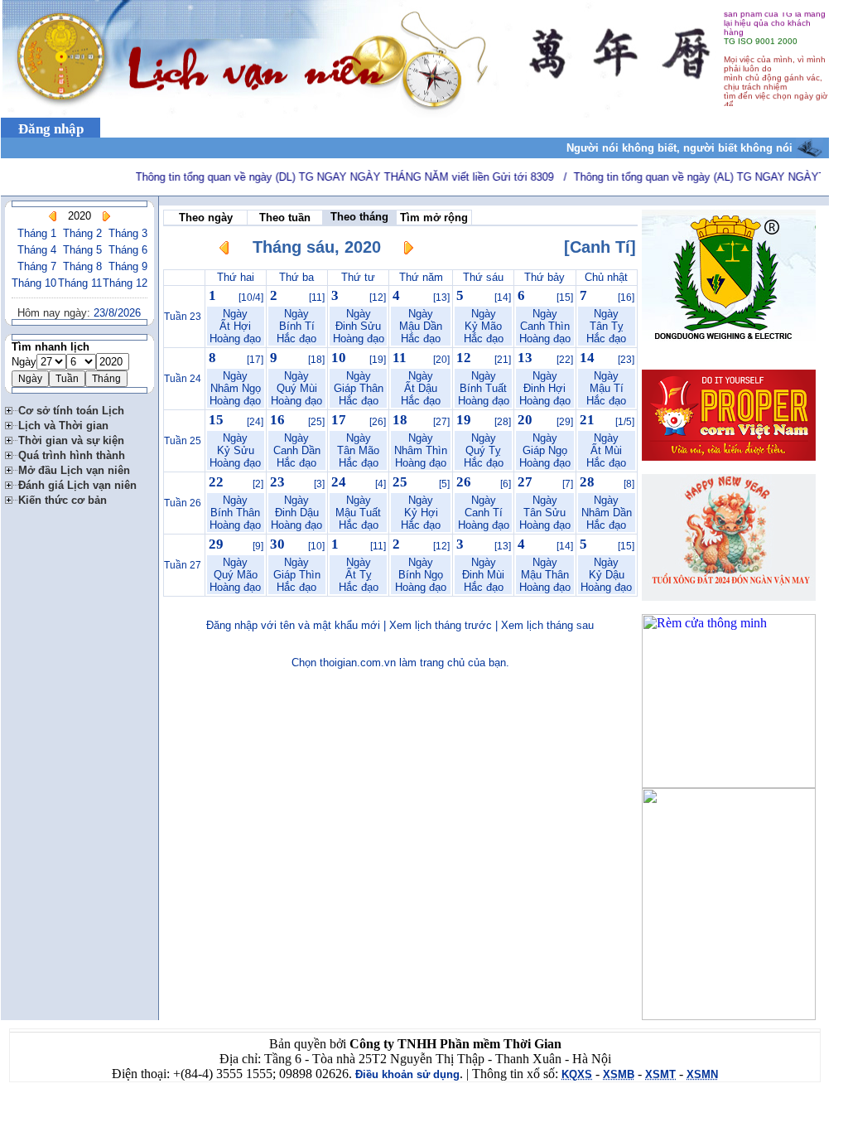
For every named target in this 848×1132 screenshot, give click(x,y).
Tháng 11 (80, 283)
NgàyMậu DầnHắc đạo (420, 326)
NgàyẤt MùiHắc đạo (606, 450)
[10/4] (250, 297)
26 (463, 482)
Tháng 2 (82, 233)
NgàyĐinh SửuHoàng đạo (358, 326)
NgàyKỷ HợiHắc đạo (421, 512)
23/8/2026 (117, 313)
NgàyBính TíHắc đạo (296, 326)
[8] (629, 484)
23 (277, 482)
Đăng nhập (51, 129)
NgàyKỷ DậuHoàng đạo (606, 574)
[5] (444, 484)
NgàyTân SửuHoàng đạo (545, 512)
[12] (377, 297)
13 (525, 357)
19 (463, 420)
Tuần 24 (182, 379)
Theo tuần (285, 217)
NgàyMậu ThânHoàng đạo (545, 574)
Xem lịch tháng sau (547, 625)
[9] (258, 546)
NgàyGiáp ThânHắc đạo (358, 388)
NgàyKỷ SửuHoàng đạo (235, 450)
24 (338, 482)
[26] (377, 422)
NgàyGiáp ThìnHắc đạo (296, 574)
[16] (626, 297)
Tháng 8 (82, 266)
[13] (441, 297)
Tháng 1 (36, 233)
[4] (380, 484)
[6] (505, 484)
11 (400, 357)
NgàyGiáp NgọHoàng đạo (545, 450)
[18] (316, 359)
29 (216, 544)
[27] (441, 422)
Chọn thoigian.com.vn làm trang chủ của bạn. (400, 662)
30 (277, 544)
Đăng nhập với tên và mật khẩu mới (293, 625)
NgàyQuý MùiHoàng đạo (296, 388)
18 (400, 420)
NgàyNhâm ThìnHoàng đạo (420, 450)
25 (400, 482)
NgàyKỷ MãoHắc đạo (484, 326)
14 (587, 357)
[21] (502, 359)
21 (587, 420)
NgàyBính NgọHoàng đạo (420, 574)
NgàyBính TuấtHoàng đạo (483, 388)
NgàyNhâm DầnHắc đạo (606, 512)
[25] (316, 422)
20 (525, 420)
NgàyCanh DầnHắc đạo (296, 450)
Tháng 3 (127, 233)
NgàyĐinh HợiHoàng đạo (545, 388)
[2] (258, 484)
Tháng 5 (82, 250)
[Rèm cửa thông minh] (729, 783)
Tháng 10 (34, 283)
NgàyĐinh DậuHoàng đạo (296, 512)
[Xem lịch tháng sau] (408, 250)
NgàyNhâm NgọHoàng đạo (235, 388)
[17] (255, 359)
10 (338, 357)
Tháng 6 (127, 250)
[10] (316, 546)
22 (216, 482)
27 (525, 482)
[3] (319, 484)
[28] (502, 422)
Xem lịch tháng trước (440, 625)
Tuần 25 (182, 441)
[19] (377, 359)
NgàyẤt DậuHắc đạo (421, 388)
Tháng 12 (125, 283)
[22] (564, 359)
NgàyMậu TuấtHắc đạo (358, 512)
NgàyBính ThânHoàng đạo (235, 512)
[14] (502, 297)
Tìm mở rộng (434, 217)
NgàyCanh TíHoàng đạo (483, 512)
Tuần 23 (182, 316)
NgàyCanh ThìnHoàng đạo (545, 326)
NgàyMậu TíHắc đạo (606, 388)
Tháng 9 (127, 266)
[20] (441, 359)
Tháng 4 (36, 250)
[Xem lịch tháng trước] (52, 217)
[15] (564, 297)
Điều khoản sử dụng (407, 1074)
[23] (626, 359)
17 (338, 420)
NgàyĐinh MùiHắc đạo (483, 574)
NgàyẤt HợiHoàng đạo (235, 326)
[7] (567, 484)
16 (277, 420)
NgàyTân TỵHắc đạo (606, 326)
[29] (564, 422)
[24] (255, 422)
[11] (317, 297)
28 (587, 482)
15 (216, 420)
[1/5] (624, 422)
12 (463, 357)
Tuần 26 (182, 503)
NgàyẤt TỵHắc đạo (358, 574)
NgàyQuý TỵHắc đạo (484, 450)
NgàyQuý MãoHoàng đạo (235, 574)
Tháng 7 (36, 266)
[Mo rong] (11, 408)
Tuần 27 (182, 565)
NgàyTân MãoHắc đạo (358, 450)
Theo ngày (206, 217)
